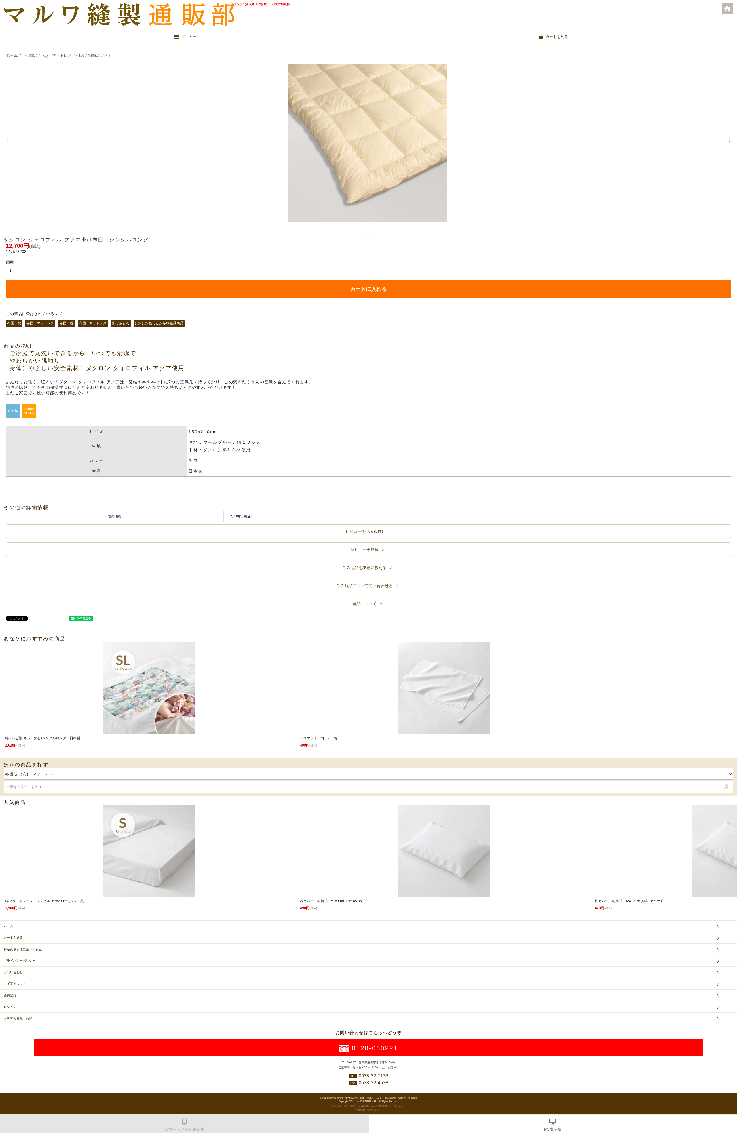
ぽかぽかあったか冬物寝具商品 (159, 323)
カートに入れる (368, 289)
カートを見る (13, 937)
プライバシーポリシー (19, 960)
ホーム (727, 8)
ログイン (10, 1006)
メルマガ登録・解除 (18, 1018)
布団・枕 (14, 323)
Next (729, 140)
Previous (7, 140)
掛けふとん (120, 323)
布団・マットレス (40, 323)
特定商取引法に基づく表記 (23, 949)
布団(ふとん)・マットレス (48, 55)
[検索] (725, 786)
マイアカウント (15, 983)
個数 (10, 262)
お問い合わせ (13, 972)
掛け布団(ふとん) (94, 55)
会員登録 (10, 995)
